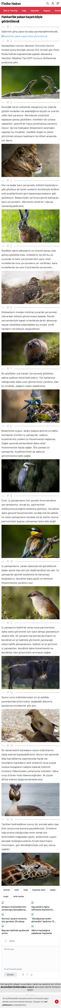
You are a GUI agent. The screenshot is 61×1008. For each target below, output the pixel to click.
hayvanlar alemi (38, 890)
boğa (26, 890)
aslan (17, 890)
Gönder (10, 974)
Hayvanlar (35, 10)
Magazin (47, 10)
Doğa (24, 10)
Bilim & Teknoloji (10, 10)
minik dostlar (18, 896)
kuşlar (6, 896)
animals (6, 890)
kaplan (53, 890)
